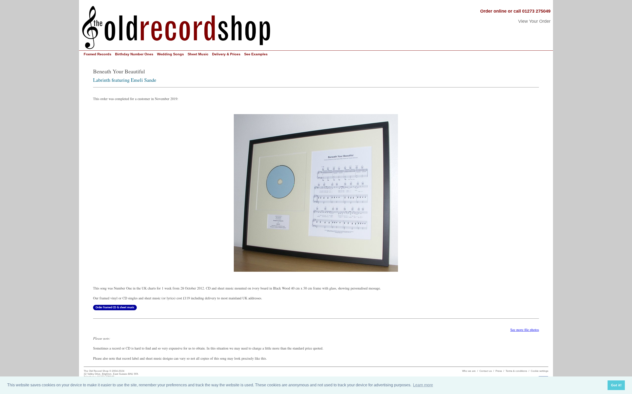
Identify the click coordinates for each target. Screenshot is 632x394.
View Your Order (534, 21)
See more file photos (524, 329)
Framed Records (97, 54)
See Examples (256, 54)
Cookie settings (539, 371)
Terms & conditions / (518, 371)
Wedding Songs (170, 54)
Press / (500, 371)
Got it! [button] (616, 385)
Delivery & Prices (226, 54)
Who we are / (470, 371)
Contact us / (487, 371)
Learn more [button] (423, 385)
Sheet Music (198, 54)
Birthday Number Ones (134, 54)
